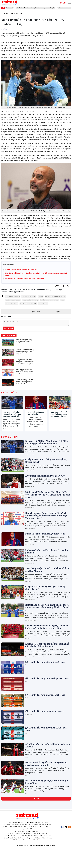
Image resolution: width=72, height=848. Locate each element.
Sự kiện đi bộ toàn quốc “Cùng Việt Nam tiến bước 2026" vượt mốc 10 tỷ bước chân (46, 626)
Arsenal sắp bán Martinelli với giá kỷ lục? (58, 8)
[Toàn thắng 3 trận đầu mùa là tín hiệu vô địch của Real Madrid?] (12, 574)
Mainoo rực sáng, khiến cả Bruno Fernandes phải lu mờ (46, 551)
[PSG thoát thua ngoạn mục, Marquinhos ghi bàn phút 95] (12, 786)
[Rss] (69, 827)
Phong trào (28, 638)
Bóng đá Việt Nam (29, 507)
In (59, 312)
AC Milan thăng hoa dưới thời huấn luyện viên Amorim (47, 745)
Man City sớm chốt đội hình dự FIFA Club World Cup (20, 269)
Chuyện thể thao (7, 407)
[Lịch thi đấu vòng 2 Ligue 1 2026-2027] (12, 700)
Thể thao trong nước (30, 620)
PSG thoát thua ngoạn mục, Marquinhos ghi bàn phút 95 (46, 781)
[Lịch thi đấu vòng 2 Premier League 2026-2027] (12, 733)
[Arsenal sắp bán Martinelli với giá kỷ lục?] (12, 481)
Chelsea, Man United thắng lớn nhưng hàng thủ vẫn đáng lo (22, 8)
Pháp (26, 697)
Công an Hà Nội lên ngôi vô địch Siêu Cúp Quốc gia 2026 (45, 587)
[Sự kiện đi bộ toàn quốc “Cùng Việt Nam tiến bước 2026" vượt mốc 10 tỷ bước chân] (12, 631)
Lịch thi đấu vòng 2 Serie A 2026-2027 (46, 662)
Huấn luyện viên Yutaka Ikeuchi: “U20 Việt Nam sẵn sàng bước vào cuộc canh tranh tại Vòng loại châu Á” (46, 515)
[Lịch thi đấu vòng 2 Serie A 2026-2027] (12, 667)
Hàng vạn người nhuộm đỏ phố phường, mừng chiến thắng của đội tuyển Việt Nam (59, 414)
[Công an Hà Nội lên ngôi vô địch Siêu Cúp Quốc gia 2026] (12, 592)
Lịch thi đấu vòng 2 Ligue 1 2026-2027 (46, 694)
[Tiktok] (66, 827)
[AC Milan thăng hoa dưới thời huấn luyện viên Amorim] (12, 749)
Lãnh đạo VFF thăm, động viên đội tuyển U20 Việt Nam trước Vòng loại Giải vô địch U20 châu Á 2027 (47, 495)
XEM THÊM (36, 798)
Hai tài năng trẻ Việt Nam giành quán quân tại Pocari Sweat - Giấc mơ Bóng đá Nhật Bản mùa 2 (47, 607)
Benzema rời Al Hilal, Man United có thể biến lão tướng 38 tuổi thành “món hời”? (12, 414)
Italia (26, 665)
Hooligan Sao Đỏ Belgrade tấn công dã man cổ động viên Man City (25, 279)
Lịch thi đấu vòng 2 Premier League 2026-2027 (47, 729)
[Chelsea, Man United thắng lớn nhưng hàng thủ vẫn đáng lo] (12, 465)
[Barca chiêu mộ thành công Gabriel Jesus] (36, 402)
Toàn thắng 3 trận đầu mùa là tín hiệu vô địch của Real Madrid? (47, 569)
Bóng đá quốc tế (29, 470)
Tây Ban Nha (28, 714)
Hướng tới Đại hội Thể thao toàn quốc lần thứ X (37, 656)
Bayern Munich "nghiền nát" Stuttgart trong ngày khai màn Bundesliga (46, 763)
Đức (26, 681)
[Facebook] (62, 827)
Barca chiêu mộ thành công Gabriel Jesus (35, 413)
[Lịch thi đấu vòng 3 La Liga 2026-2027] (12, 717)
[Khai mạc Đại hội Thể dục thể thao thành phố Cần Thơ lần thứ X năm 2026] (12, 649)
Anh (26, 733)
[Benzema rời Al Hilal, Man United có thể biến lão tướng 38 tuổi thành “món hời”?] (12, 402)
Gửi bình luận (8, 328)
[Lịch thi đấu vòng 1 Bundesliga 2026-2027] (12, 684)
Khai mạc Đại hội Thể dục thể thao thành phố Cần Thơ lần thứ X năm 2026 (47, 645)
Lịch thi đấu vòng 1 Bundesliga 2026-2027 (48, 678)
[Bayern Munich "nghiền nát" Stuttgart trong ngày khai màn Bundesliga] (12, 768)
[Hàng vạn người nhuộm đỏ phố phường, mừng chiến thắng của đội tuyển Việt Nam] (59, 402)
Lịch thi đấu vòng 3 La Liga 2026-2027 (46, 711)
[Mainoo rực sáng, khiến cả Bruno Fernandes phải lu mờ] (12, 555)
